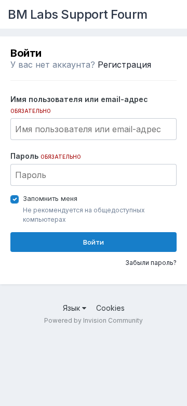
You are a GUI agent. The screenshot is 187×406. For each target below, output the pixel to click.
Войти (93, 242)
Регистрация (124, 64)
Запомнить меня (50, 198)
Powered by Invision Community (93, 320)
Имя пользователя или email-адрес (79, 104)
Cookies (110, 307)
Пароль (45, 155)
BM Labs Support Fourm (78, 14)
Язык (72, 307)
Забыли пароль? (151, 263)
